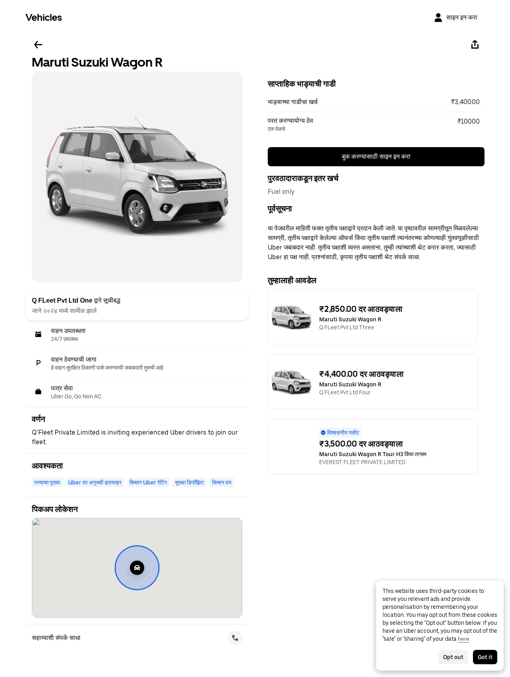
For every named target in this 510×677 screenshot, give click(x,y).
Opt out (453, 657)
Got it (485, 657)
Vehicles (44, 17)
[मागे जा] (38, 44)
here (463, 639)
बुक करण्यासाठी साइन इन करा (376, 156)
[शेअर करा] (474, 44)
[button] (376, 102)
